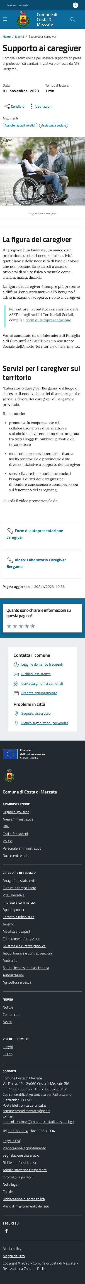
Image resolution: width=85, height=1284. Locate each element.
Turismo (8, 924)
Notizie (8, 1007)
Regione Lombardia (18, 5)
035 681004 (18, 1130)
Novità (19, 36)
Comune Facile (35, 1268)
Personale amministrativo (22, 848)
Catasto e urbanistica (18, 917)
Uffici (6, 826)
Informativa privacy (17, 1177)
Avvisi (7, 1021)
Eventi (7, 1054)
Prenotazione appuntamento (24, 1148)
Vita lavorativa (13, 895)
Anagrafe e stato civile (19, 880)
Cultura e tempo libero (19, 887)
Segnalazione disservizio (21, 1155)
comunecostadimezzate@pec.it (26, 1110)
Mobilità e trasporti (17, 931)
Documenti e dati (15, 855)
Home (7, 36)
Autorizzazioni (13, 975)
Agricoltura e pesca (17, 982)
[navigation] (5, 19)
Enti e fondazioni (15, 833)
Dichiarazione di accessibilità (24, 1199)
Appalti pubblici (14, 909)
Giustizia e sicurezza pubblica (24, 946)
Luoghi (8, 1046)
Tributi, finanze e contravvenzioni (27, 953)
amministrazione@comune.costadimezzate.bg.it (39, 1121)
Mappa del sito (14, 1256)
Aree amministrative (18, 819)
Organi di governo (16, 812)
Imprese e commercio (19, 902)
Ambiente (10, 960)
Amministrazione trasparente (25, 1169)
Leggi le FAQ (12, 1140)
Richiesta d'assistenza (19, 1162)
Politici (7, 841)
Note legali (11, 1184)
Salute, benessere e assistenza (26, 967)
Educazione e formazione (21, 938)
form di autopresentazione (48, 320)
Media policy (12, 1248)
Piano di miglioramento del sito (26, 1206)
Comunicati (11, 1014)
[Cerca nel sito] (72, 19)
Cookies (8, 1191)
